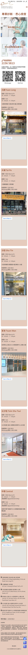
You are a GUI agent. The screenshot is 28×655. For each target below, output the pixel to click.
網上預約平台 (11, 1)
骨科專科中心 (14, 27)
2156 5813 (8, 63)
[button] (26, 7)
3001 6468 (14, 109)
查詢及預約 (19, 1)
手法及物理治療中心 (14, 46)
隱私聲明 (14, 646)
